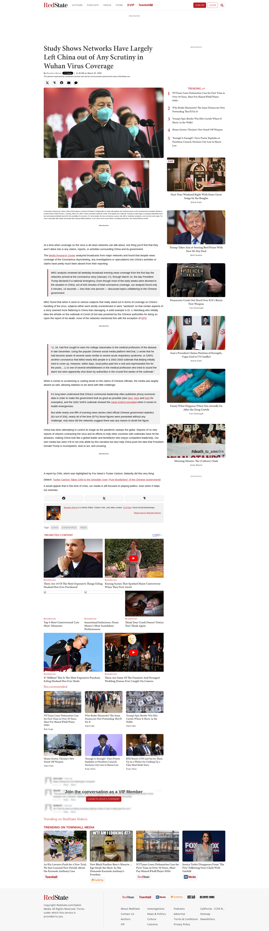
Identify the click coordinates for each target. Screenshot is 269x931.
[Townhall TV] (145, 5)
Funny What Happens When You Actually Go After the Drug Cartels (196, 407)
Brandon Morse (54, 73)
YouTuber (127, 507)
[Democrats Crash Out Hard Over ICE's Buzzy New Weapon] (196, 279)
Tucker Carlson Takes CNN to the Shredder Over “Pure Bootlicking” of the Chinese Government (106, 479)
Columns (152, 924)
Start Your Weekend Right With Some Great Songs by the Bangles (196, 196)
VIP (123, 924)
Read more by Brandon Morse (147, 513)
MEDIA (83, 527)
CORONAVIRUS (69, 527)
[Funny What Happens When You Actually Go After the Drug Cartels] (196, 385)
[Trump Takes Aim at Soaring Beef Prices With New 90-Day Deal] (196, 227)
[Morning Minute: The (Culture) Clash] (196, 440)
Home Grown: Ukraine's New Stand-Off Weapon (59, 760)
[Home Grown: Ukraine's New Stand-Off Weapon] (62, 744)
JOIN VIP (199, 5)
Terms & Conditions (186, 919)
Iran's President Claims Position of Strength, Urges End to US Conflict (196, 355)
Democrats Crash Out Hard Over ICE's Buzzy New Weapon (196, 302)
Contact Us (127, 914)
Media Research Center (62, 255)
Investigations (155, 908)
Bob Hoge (48, 729)
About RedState (130, 908)
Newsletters (207, 919)
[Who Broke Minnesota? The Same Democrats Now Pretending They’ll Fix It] (103, 701)
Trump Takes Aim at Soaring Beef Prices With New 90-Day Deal (196, 249)
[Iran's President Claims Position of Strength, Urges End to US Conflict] (196, 332)
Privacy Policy (182, 924)
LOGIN (212, 5)
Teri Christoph (196, 308)
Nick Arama (196, 255)
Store (119, 5)
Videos (107, 5)
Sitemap (205, 914)
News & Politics (156, 914)
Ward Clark (90, 726)
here (130, 398)
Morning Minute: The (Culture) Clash (196, 461)
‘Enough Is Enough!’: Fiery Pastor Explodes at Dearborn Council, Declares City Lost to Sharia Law (102, 762)
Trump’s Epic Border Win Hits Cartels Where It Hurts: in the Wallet (142, 719)
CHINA (55, 527)
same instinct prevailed (124, 402)
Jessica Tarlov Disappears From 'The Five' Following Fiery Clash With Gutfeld (203, 867)
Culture (151, 919)
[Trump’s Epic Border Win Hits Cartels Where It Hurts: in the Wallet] (145, 701)
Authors (77, 5)
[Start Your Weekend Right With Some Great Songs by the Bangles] (196, 174)
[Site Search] (222, 5)
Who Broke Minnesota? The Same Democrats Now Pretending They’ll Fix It (103, 719)
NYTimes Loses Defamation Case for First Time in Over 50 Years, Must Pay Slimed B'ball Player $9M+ (61, 720)
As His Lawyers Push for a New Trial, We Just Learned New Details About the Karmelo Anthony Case (65, 867)
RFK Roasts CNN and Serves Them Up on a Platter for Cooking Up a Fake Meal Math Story (144, 762)
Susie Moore (196, 465)
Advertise (179, 914)
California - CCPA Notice (212, 908)
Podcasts (93, 5)
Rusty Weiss (90, 769)
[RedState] (56, 5)
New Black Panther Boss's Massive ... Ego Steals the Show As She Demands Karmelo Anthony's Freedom (111, 869)
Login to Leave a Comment (104, 799)
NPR (144, 318)
